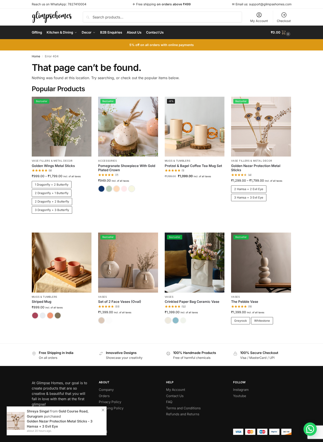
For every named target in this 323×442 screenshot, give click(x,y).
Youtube (239, 396)
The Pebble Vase (244, 301)
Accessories (107, 160)
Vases (102, 296)
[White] (131, 188)
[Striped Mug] (62, 263)
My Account (259, 21)
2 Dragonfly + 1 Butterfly (51, 193)
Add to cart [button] (194, 185)
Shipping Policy (111, 408)
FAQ (169, 402)
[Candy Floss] (50, 315)
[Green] (109, 188)
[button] (281, 32)
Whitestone (262, 320)
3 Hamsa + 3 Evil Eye (248, 197)
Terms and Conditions (183, 408)
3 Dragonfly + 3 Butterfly (52, 210)
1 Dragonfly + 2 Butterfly (51, 184)
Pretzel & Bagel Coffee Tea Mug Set (193, 166)
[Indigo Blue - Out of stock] (42, 315)
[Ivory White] (168, 320)
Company (106, 390)
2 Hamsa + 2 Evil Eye (248, 189)
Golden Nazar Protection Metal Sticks (255, 168)
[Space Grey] (57, 315)
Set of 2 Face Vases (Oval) (119, 301)
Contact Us (175, 396)
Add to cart (61, 221)
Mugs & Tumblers (177, 160)
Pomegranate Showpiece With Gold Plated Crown (126, 168)
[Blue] (101, 188)
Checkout (284, 21)
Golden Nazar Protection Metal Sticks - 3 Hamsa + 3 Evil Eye (60, 423)
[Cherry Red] (35, 315)
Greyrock (240, 320)
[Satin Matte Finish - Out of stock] (109, 320)
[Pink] (116, 188)
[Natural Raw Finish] (101, 320)
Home (36, 56)
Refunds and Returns (182, 414)
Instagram (241, 390)
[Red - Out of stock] (124, 188)
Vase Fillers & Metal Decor (52, 160)
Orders (104, 396)
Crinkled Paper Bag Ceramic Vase (192, 301)
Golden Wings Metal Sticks (53, 166)
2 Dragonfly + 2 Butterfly (52, 201)
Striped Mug (41, 301)
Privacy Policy (110, 402)
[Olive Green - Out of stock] (183, 320)
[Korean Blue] (175, 320)
